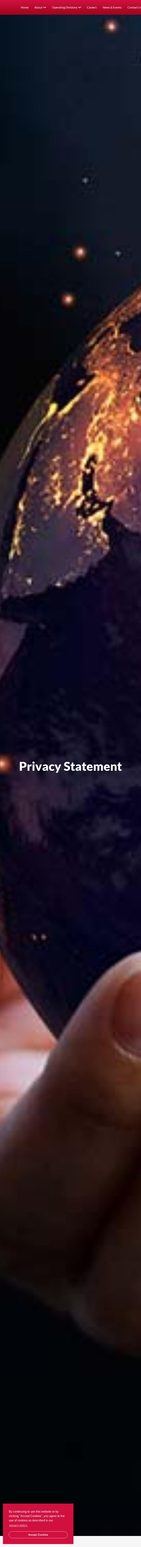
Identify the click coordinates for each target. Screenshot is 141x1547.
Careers (92, 7)
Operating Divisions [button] (64, 7)
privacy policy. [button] (18, 1525)
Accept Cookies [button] (38, 1534)
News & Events (112, 7)
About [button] (38, 7)
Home (24, 7)
